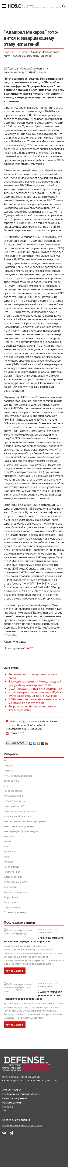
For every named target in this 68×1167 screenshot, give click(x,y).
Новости (22, 52)
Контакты (7, 1107)
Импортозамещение (15, 801)
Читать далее (14, 970)
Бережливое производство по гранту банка (32, 676)
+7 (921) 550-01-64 (47, 1080)
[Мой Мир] (43, 742)
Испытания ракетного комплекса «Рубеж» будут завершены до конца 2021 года (35, 694)
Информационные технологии (20, 811)
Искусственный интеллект (18, 816)
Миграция (9, 861)
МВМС (7, 856)
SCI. (6, 760)
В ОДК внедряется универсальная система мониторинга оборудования (36, 701)
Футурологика (11, 902)
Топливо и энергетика (15, 892)
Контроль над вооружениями (19, 826)
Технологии (10, 887)
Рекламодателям (12, 1102)
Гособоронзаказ (13, 790)
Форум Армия (11, 897)
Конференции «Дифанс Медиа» (21, 831)
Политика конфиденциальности (22, 1125)
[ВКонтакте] (31, 742)
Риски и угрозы (12, 866)
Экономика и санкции (15, 912)
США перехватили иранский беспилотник (35, 689)
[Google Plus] (47, 742)
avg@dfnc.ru (16, 1080)
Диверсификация (13, 796)
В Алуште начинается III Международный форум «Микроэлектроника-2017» (34, 683)
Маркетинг (9, 851)
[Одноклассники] (39, 742)
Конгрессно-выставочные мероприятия (25, 821)
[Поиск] (64, 6)
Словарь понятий (13, 876)
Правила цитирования (16, 1119)
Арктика (8, 770)
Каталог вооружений (14, 1098)
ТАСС (29, 648)
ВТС (6, 785)
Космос (8, 841)
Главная (8, 52)
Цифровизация (12, 907)
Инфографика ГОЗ (14, 806)
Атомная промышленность (18, 775)
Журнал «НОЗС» (11, 1089)
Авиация (8, 765)
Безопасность (11, 780)
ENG (31, 5)
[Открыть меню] (4, 6)
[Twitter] (35, 742)
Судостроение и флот (35, 721)
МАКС (7, 846)
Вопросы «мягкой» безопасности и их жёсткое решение (32, 708)
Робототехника (12, 871)
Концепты (9, 836)
